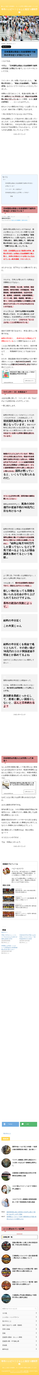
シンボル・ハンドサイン (8, 917)
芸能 (3, 1333)
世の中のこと (7, 1133)
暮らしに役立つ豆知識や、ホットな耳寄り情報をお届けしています (19, 1367)
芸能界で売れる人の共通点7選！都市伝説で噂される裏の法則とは (25, 906)
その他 (4, 1313)
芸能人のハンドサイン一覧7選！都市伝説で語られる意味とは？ (25, 914)
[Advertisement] (19, 154)
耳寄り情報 (6, 1329)
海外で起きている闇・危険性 (12, 1325)
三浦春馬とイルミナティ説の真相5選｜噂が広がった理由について (25, 898)
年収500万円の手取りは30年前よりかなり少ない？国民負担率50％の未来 (28, 937)
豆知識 (4, 1345)
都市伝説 (5, 1349)
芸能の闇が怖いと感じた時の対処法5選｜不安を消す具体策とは (25, 891)
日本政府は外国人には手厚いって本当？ (17, 192)
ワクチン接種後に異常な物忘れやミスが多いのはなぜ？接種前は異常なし (24, 1162)
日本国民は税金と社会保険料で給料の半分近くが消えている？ (19, 184)
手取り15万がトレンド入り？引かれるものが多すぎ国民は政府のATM (9, 937)
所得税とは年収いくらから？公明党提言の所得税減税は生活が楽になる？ (9, 947)
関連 (11, 196)
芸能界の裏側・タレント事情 (8, 909)
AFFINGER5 (25, 1372)
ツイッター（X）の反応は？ (13, 189)
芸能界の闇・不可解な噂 (8, 894)
